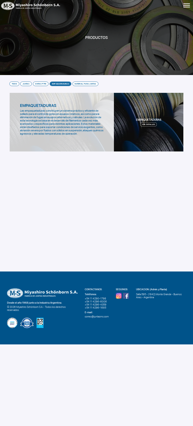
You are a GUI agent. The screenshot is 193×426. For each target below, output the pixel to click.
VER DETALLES (148, 124)
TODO (14, 84)
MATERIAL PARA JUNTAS (85, 84)
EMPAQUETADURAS (60, 84)
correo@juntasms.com (97, 316)
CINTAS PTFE (40, 84)
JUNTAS (26, 84)
